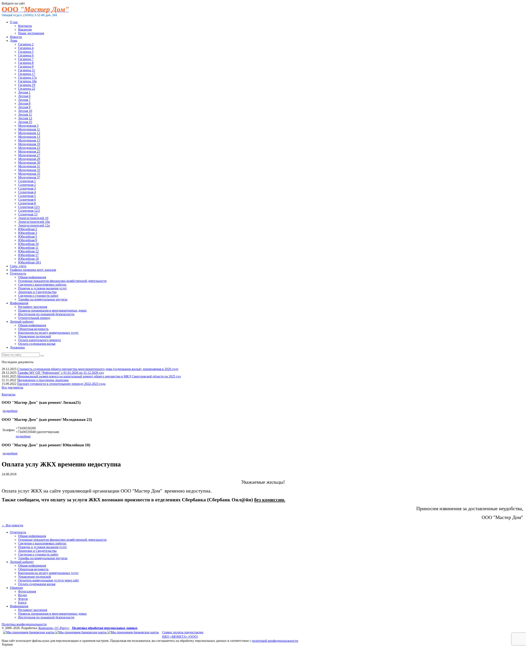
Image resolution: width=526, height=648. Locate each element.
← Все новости (12, 525)
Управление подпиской (34, 336)
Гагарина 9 (25, 66)
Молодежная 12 (29, 133)
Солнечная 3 (27, 188)
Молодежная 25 (29, 151)
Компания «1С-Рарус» (54, 628)
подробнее (10, 411)
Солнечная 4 (27, 192)
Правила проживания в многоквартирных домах (52, 310)
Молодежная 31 (29, 166)
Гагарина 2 (25, 44)
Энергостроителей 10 (33, 218)
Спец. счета (18, 266)
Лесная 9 (24, 107)
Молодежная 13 (29, 136)
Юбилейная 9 (27, 240)
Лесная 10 (25, 111)
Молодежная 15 (29, 140)
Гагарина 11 (26, 70)
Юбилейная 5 (27, 236)
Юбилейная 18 (28, 258)
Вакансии (25, 29)
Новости (16, 37)
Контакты (25, 26)
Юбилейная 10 (28, 244)
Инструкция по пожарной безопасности (46, 314)
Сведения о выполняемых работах (42, 284)
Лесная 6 (24, 96)
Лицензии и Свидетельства (37, 292)
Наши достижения (31, 33)
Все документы (12, 387)
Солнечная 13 (27, 214)
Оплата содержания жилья (36, 343)
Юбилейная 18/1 (29, 262)
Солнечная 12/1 (29, 207)
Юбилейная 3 (27, 233)
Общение (16, 587)
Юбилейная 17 (28, 255)
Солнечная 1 (27, 181)
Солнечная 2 (27, 184)
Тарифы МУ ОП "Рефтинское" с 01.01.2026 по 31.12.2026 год (60, 372)
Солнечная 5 (27, 196)
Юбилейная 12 (28, 251)
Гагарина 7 (25, 59)
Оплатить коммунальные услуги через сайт (48, 580)
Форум (23, 599)
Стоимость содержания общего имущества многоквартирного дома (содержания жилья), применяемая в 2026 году (97, 369)
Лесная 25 (25, 122)
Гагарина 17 (26, 74)
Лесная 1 (24, 92)
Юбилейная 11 (28, 247)
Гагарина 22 (26, 88)
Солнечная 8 (27, 203)
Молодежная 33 (29, 170)
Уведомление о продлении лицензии (43, 380)
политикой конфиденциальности (275, 640)
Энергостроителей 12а (34, 225)
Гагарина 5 (25, 51)
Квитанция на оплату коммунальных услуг (48, 332)
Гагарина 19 (26, 85)
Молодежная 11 (29, 129)
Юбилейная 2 (27, 229)
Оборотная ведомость (33, 329)
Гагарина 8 (25, 62)
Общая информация (32, 277)
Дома (13, 40)
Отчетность (18, 273)
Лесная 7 (24, 99)
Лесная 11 (25, 114)
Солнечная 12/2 (29, 210)
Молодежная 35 (29, 173)
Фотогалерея (27, 591)
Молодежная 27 (29, 155)
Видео (22, 595)
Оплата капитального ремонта (39, 340)
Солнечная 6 (27, 199)
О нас (14, 22)
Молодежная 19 (29, 144)
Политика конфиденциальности (24, 624)
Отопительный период (34, 318)
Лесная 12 (25, 118)
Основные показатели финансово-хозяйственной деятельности (62, 281)
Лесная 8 (24, 103)
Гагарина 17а (27, 77)
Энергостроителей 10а (34, 221)
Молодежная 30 (29, 162)
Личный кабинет (22, 321)
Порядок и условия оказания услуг (42, 288)
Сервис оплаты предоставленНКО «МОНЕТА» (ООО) (182, 634)
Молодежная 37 (29, 177)
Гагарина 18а (27, 81)
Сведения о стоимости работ (38, 295)
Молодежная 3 (28, 125)
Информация (19, 303)
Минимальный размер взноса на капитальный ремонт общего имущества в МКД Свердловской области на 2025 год (99, 376)
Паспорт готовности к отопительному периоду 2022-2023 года (61, 384)
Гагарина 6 (25, 55)
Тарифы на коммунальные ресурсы (42, 299)
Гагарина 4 (25, 48)
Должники (17, 347)
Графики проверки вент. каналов (33, 270)
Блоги (22, 602)
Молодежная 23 (29, 148)
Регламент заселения (32, 306)
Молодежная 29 (29, 159)
